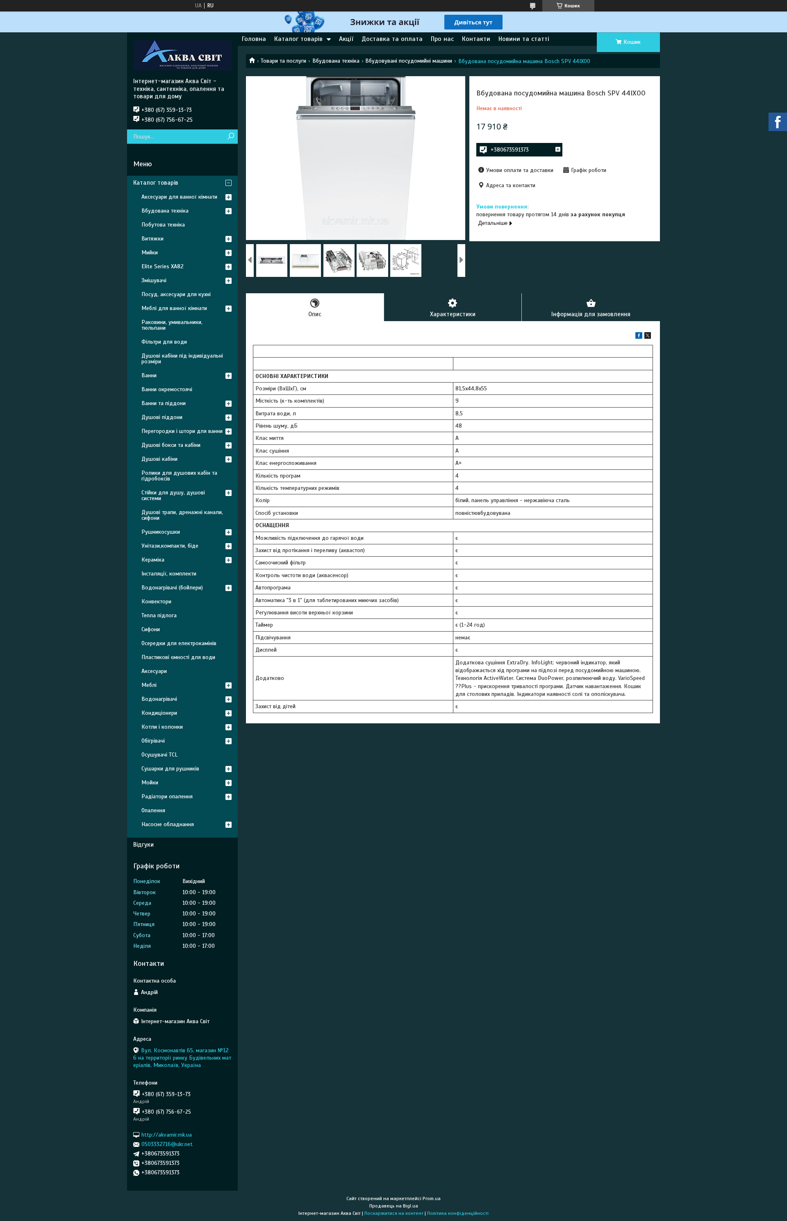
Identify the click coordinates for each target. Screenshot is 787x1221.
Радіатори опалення (167, 796)
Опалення (153, 810)
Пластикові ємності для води (178, 657)
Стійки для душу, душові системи (173, 495)
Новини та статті (523, 39)
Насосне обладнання (167, 824)
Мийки (149, 252)
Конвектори (156, 601)
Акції (346, 39)
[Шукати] (230, 136)
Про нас (442, 39)
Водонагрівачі (159, 698)
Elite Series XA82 (162, 266)
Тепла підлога (159, 615)
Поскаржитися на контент (393, 1213)
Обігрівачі (153, 740)
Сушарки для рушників (170, 768)
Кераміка (152, 559)
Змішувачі (153, 280)
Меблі (149, 685)
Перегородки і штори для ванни (182, 431)
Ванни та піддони (163, 403)
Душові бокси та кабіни (170, 445)
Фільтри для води (164, 341)
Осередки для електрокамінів (178, 643)
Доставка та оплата (392, 39)
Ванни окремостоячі (166, 389)
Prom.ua (432, 1198)
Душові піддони (161, 417)
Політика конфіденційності (458, 1213)
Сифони (150, 629)
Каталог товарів (298, 39)
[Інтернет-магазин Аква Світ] (182, 55)
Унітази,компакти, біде (169, 545)
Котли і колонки (162, 726)
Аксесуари (154, 671)
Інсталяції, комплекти (168, 573)
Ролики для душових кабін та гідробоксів (179, 475)
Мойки (149, 782)
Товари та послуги (283, 60)
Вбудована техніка (335, 60)
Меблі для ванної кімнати (174, 308)
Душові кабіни (159, 458)
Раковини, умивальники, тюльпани (171, 325)
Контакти (476, 39)
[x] (647, 336)
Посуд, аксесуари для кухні (176, 294)
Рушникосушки (160, 531)
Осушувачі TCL (159, 754)
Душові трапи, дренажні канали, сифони (182, 515)
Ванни (149, 375)
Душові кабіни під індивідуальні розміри (182, 358)
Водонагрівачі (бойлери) (172, 587)
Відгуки (143, 844)
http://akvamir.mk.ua (166, 1134)
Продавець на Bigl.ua (393, 1206)
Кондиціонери (159, 712)
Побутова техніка (163, 224)
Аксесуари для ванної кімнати (179, 196)
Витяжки (152, 238)
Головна (254, 39)
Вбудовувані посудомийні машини (408, 60)
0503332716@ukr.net (167, 1144)
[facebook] (638, 336)
